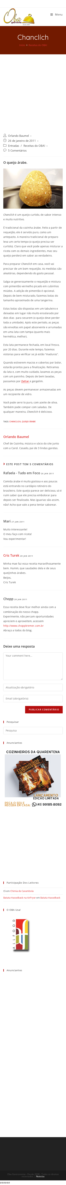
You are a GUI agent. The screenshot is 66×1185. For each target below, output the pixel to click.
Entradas (13, 145)
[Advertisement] (33, 89)
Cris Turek (11, 555)
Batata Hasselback (50, 897)
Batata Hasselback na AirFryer (19, 897)
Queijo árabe (29, 421)
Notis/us (40, 1176)
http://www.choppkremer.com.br (23, 625)
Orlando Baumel (18, 135)
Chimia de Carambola (22, 891)
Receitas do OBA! (34, 145)
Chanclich (15, 421)
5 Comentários (17, 150)
